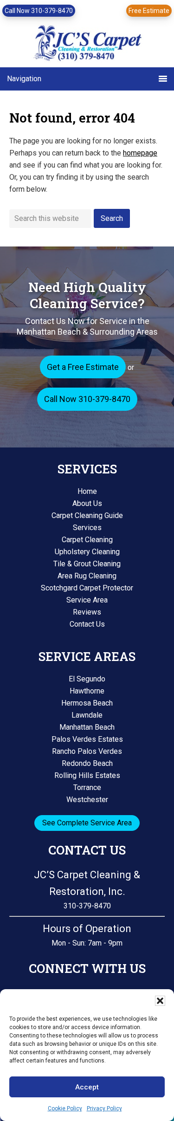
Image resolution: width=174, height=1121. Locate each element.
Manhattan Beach (87, 727)
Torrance (87, 787)
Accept (87, 1087)
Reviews (87, 612)
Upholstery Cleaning (87, 551)
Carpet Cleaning (87, 539)
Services (87, 527)
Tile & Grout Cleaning (87, 563)
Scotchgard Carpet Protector (87, 587)
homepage (140, 153)
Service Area (87, 600)
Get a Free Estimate (83, 367)
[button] (160, 1000)
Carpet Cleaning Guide (87, 515)
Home (87, 491)
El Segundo (87, 678)
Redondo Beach (87, 763)
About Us (87, 503)
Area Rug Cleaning (87, 575)
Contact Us (87, 624)
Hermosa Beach (87, 703)
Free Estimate (149, 10)
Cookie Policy (65, 1108)
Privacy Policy (104, 1108)
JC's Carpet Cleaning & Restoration (87, 45)
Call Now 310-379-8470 (39, 10)
